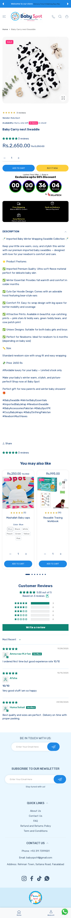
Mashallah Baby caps (18, 517)
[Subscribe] (53, 747)
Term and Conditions (36, 830)
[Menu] (4, 16)
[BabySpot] (26, 16)
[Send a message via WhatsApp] (64, 911)
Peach (10, 534)
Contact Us (35, 815)
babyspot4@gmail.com (39, 857)
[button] (3, 4)
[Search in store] (60, 16)
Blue (10, 529)
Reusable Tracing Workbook (53, 519)
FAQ (35, 820)
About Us (35, 810)
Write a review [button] (35, 627)
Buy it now (52, 168)
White (25, 529)
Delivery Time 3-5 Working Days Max (47, 4)
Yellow (27, 534)
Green (18, 534)
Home (5, 29)
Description (10, 231)
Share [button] (8, 443)
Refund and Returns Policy (35, 825)
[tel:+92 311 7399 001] (53, 16)
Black (17, 529)
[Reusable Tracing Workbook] (53, 493)
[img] (10, 648)
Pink (18, 538)
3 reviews (21, 113)
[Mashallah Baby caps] (18, 493)
